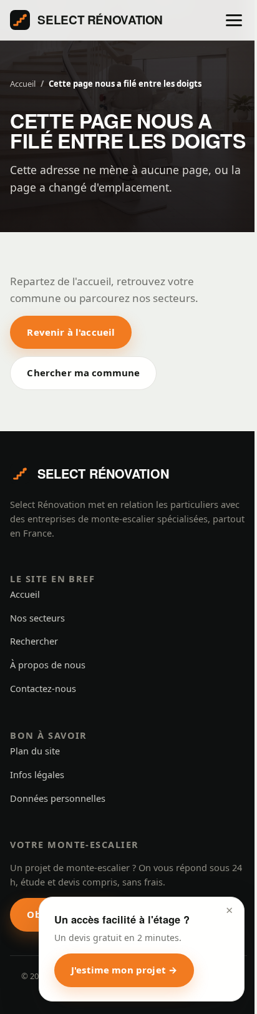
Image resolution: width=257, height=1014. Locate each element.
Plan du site (35, 750)
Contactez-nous (43, 688)
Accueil (23, 83)
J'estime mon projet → (124, 969)
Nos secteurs (37, 618)
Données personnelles (57, 798)
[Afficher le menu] (234, 20)
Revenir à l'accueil (71, 332)
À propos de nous (47, 664)
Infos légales (37, 774)
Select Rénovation (100, 19)
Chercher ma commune (83, 372)
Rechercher (34, 641)
